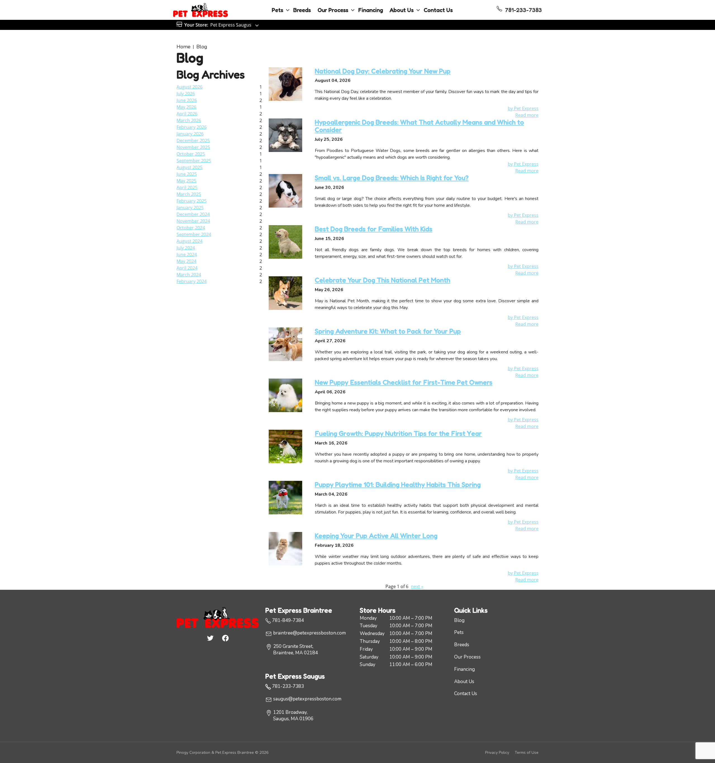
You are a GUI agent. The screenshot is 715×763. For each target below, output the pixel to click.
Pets (277, 10)
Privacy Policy (497, 752)
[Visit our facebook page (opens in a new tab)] (225, 637)
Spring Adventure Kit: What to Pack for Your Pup (388, 331)
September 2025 (194, 161)
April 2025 (187, 187)
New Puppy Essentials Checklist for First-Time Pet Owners (403, 382)
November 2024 (193, 221)
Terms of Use (526, 752)
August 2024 (189, 241)
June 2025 (187, 174)
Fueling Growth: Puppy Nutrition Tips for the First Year (398, 433)
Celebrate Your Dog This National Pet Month (382, 280)
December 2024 (193, 214)
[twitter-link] (210, 637)
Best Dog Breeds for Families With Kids (373, 229)
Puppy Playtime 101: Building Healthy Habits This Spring (398, 485)
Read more (526, 115)
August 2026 (189, 87)
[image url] (200, 9)
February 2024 (192, 281)
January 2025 (190, 208)
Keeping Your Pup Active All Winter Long (376, 536)
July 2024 (186, 248)
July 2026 (186, 94)
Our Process (333, 10)
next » (417, 586)
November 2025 (193, 147)
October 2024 (191, 228)
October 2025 (191, 154)
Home (183, 46)
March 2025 (189, 194)
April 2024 (187, 268)
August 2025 (189, 167)
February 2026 (192, 127)
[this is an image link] (218, 617)
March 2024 (189, 275)
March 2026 (189, 120)
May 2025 (186, 181)
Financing (370, 10)
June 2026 (187, 100)
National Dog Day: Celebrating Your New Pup (383, 71)
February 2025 (192, 201)
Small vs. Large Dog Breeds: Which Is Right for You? (392, 178)
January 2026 (190, 134)
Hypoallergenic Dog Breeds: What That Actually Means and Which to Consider (419, 126)
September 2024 (194, 234)
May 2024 (186, 261)
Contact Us (438, 10)
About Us (402, 10)
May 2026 (186, 107)
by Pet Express (523, 108)
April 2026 (187, 114)
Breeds (302, 10)
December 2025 (193, 140)
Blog (201, 46)
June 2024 (187, 254)
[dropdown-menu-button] (287, 10)
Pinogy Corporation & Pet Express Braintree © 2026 (222, 752)
